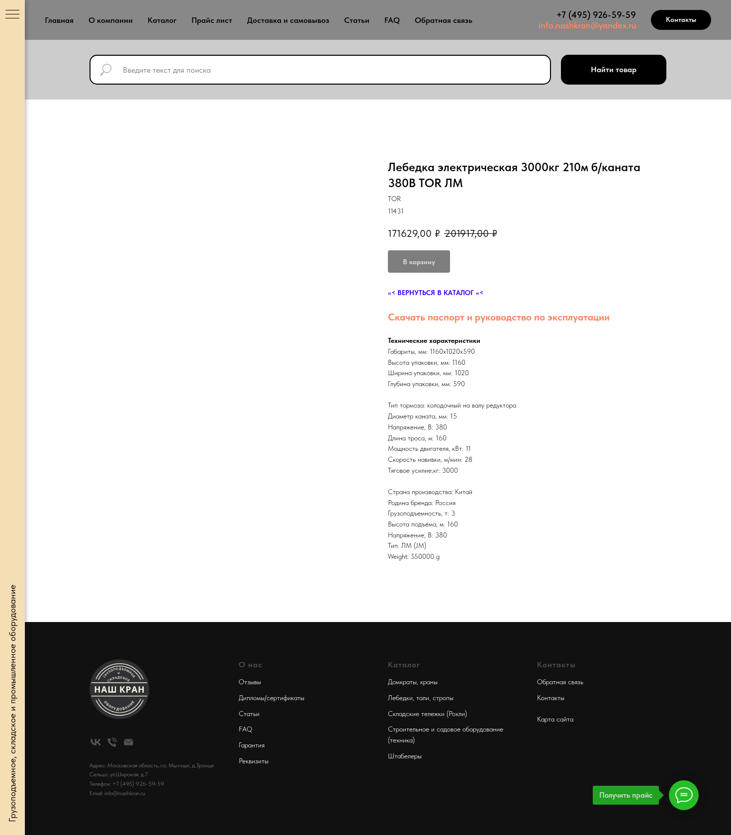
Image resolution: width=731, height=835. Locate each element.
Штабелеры (405, 756)
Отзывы (250, 682)
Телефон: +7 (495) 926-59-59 (127, 783)
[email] (128, 742)
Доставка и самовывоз (288, 20)
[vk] (96, 742)
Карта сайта (555, 719)
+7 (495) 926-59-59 (596, 14)
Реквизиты (254, 761)
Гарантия (252, 745)
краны (429, 682)
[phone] (112, 742)
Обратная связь (443, 20)
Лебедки (400, 698)
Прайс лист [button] (211, 20)
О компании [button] (111, 20)
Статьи (356, 20)
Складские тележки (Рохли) (427, 714)
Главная (59, 20)
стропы (443, 698)
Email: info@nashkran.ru (117, 793)
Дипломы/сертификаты (271, 698)
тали (422, 698)
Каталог (162, 20)
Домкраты (402, 682)
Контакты (550, 698)
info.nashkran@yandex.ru (587, 25)
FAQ (392, 20)
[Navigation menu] (12, 15)
